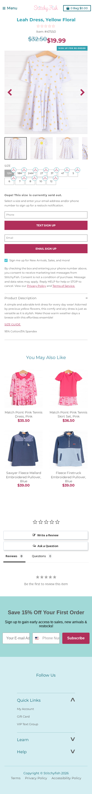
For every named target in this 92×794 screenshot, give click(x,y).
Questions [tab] (39, 556)
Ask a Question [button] (48, 546)
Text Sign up (46, 225)
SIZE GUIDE (12, 324)
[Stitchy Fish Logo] (46, 8)
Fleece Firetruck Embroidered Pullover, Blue (68, 477)
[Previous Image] (9, 92)
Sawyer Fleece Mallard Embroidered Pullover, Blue (23, 477)
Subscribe (76, 638)
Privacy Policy (36, 286)
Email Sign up (46, 248)
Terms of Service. (63, 286)
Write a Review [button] (48, 535)
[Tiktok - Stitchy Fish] (55, 683)
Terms (16, 778)
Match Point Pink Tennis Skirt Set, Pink (68, 414)
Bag (79, 8)
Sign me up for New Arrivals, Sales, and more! (39, 260)
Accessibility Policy (66, 778)
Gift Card (23, 716)
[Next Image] (82, 92)
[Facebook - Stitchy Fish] (36, 683)
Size (7, 165)
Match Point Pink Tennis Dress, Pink (23, 414)
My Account (25, 709)
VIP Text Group (27, 724)
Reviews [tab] (11, 556)
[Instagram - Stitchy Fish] (46, 683)
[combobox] (36, 638)
